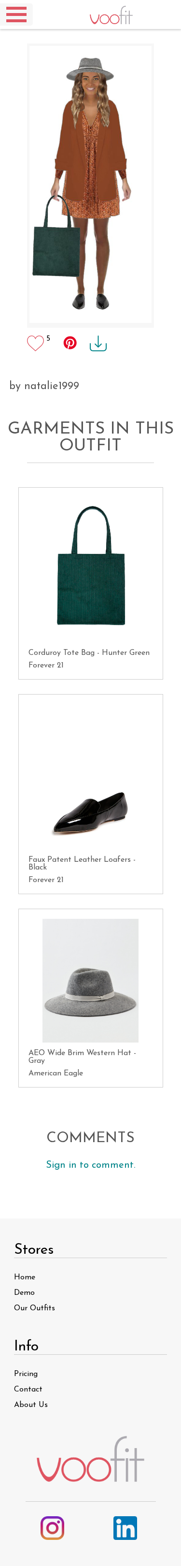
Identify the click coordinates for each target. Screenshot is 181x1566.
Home (24, 1277)
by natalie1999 (44, 386)
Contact (28, 1389)
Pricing (26, 1374)
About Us (31, 1405)
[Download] (93, 339)
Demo (24, 1293)
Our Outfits (34, 1308)
